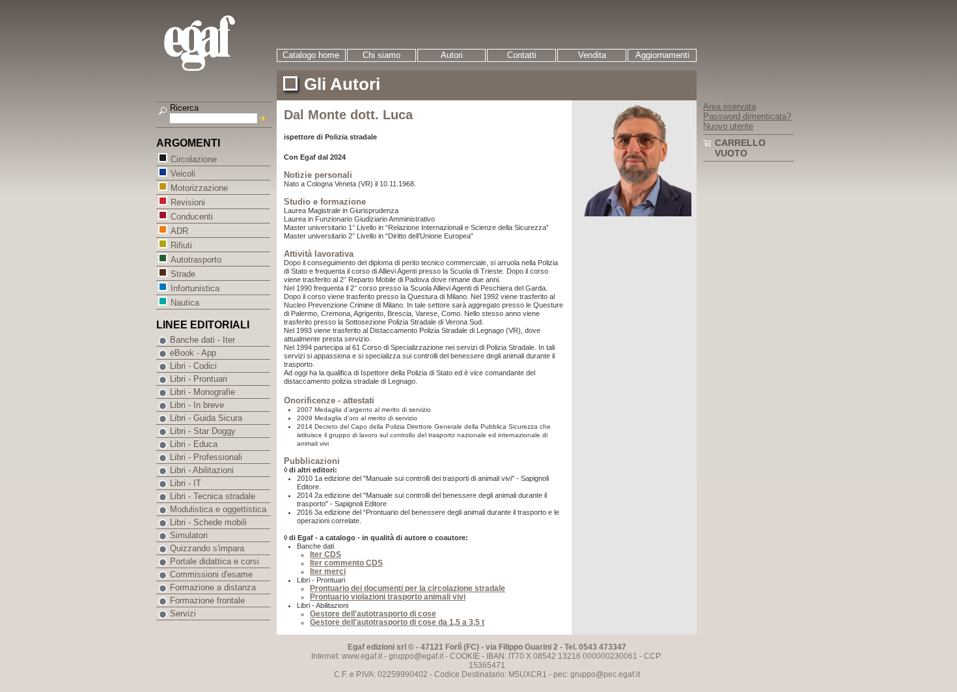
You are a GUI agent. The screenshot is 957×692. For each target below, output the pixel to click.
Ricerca (184, 108)
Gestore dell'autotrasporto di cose (373, 613)
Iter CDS (325, 554)
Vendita (592, 55)
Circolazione (194, 159)
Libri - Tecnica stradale (212, 496)
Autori (452, 55)
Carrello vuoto (740, 147)
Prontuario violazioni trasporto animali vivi (387, 596)
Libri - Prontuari (198, 379)
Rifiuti (181, 245)
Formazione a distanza (213, 587)
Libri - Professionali (206, 457)
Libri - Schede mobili (208, 522)
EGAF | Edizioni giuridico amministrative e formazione (215, 44)
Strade (183, 274)
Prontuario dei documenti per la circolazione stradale (407, 588)
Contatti (521, 55)
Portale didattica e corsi (214, 561)
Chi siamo (381, 55)
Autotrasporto (196, 260)
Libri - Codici (193, 366)
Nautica (185, 303)
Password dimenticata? (747, 116)
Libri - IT (185, 483)
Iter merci (328, 571)
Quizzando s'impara (207, 548)
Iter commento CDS (346, 563)
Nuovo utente (728, 126)
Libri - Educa (193, 444)
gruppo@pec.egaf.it (605, 674)
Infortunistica (195, 288)
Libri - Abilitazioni (202, 470)
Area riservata (729, 106)
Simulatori (189, 535)
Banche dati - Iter (202, 340)
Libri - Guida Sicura (206, 418)
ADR (179, 231)
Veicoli (183, 174)
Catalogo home (311, 55)
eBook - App (193, 353)
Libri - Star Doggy (203, 431)
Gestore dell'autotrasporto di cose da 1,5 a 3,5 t (397, 622)
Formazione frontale (207, 600)
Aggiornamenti (662, 55)
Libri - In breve (197, 405)
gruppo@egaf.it (416, 656)
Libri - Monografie (202, 392)
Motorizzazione (199, 188)
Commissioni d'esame (211, 574)
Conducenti (192, 217)
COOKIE (465, 656)
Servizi (183, 613)
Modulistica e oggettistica (218, 509)
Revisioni (188, 202)
